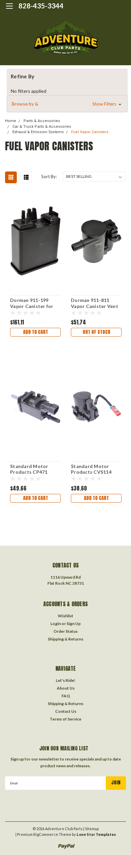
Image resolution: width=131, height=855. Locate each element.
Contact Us (65, 711)
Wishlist (65, 615)
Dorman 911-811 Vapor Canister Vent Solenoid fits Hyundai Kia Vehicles (96, 303)
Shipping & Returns (65, 639)
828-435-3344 (40, 6)
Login (55, 623)
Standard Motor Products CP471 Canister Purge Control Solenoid (30, 469)
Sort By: (49, 176)
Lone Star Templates (96, 834)
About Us (66, 688)
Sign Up (74, 623)
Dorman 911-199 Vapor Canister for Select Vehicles (31, 303)
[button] (67, 104)
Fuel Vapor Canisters (89, 132)
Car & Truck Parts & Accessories (41, 126)
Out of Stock (96, 332)
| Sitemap (91, 828)
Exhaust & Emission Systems (38, 132)
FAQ (65, 695)
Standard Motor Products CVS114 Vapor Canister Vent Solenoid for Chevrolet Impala (94, 469)
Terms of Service (65, 719)
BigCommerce (45, 834)
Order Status (65, 631)
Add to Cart (35, 332)
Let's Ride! (65, 680)
